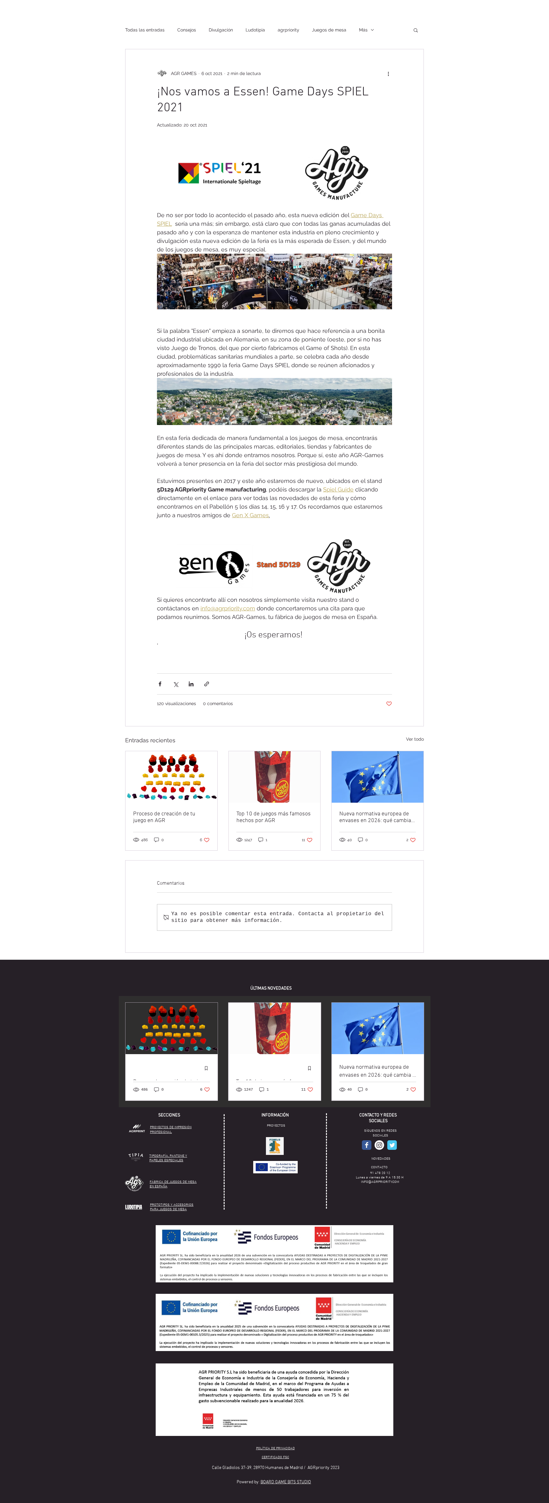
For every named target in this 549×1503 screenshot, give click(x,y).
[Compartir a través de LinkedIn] (191, 684)
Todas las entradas (145, 29)
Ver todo (415, 739)
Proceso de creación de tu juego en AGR (164, 817)
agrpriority (288, 29)
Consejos (186, 29)
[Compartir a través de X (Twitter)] (176, 684)
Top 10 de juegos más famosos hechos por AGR (273, 817)
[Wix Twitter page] (392, 1145)
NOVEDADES (380, 1159)
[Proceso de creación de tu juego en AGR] (171, 777)
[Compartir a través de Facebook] (160, 684)
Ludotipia (255, 29)
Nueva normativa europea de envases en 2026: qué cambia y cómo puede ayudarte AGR (377, 817)
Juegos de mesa (329, 29)
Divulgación (221, 29)
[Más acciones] (388, 73)
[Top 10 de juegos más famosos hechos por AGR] (275, 777)
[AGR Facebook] (366, 1145)
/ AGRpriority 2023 (321, 1468)
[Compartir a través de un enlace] (207, 684)
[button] (416, 29)
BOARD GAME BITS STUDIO (286, 1482)
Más (363, 29)
